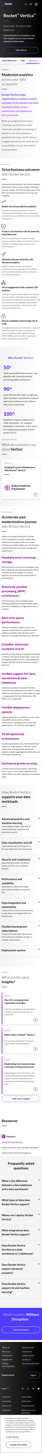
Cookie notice (26, 1401)
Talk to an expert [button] (21, 1330)
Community (27, 1351)
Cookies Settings (12, 1437)
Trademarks (6, 1410)
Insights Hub (7, 1359)
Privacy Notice (26, 1397)
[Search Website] (25, 4)
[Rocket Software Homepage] (7, 4)
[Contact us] (31, 4)
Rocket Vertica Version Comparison (16, 1153)
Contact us (26, 1359)
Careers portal (28, 1355)
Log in (33, 1375)
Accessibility (6, 1401)
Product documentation (8, 1364)
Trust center (6, 1397)
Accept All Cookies (18, 1444)
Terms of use (7, 1406)
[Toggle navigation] (36, 4)
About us (5, 1347)
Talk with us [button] (21, 50)
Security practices (27, 1406)
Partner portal (28, 1347)
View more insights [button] (21, 1098)
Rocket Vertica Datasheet (12, 1142)
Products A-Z (7, 1355)
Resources (6, 1351)
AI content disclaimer (30, 1363)
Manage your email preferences (28, 1411)
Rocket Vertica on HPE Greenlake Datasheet (20, 1147)
